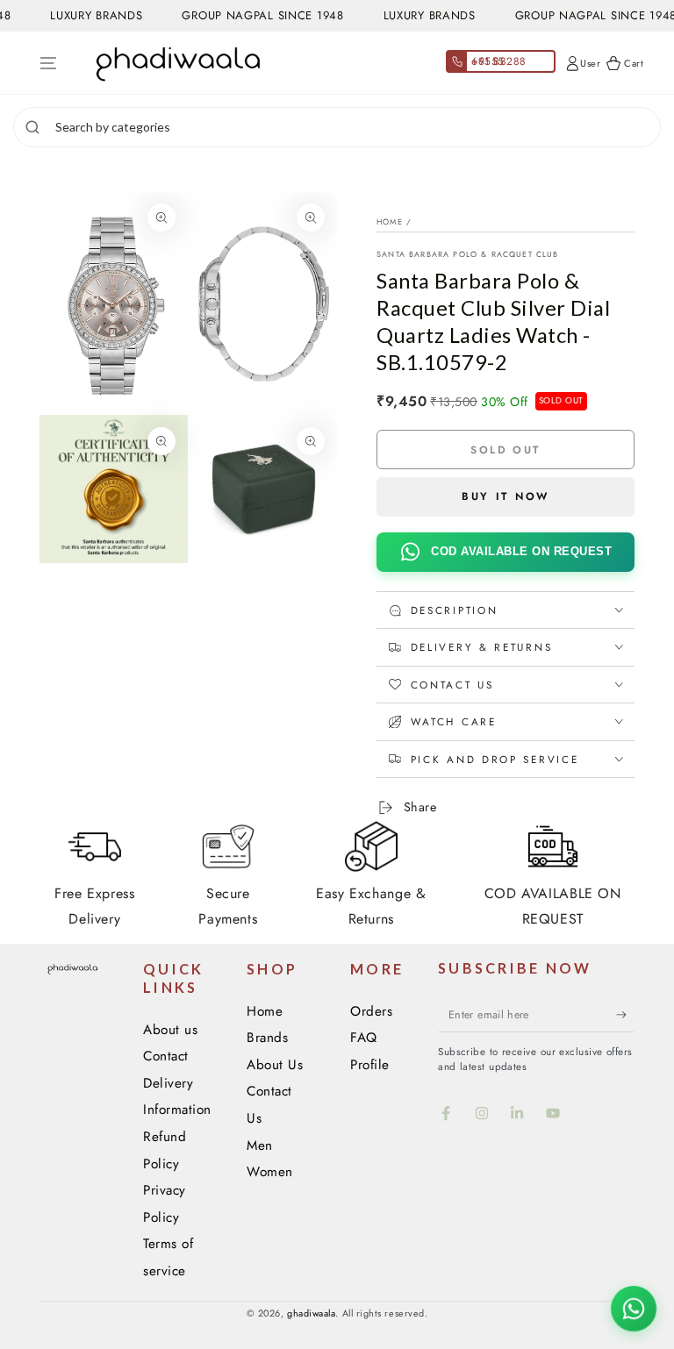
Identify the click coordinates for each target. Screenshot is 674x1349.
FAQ (363, 1037)
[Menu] (48, 63)
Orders (371, 1011)
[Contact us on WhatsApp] (633, 1308)
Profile (370, 1064)
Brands (267, 1037)
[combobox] (355, 127)
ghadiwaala (311, 1313)
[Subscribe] (625, 1014)
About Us (275, 1064)
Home (389, 221)
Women (270, 1171)
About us (170, 1029)
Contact (166, 1056)
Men (260, 1145)
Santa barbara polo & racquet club (467, 254)
